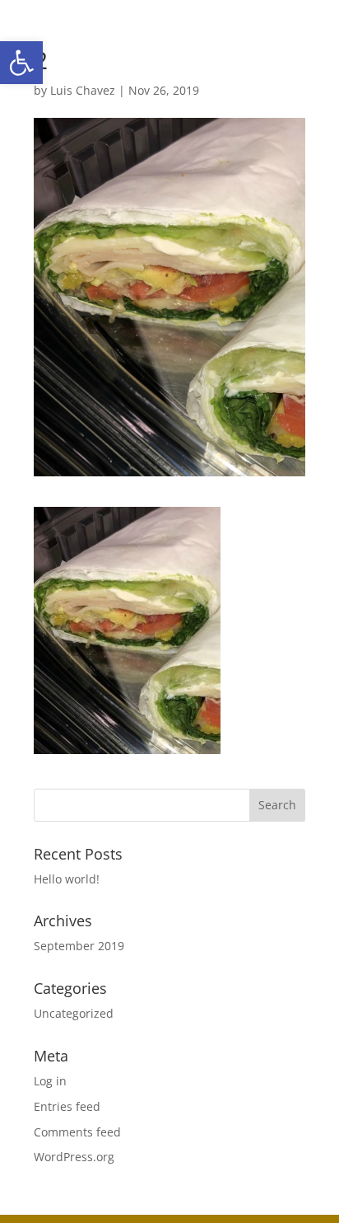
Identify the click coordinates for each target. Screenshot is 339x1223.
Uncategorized (74, 1013)
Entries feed (67, 1106)
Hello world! (67, 879)
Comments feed (77, 1132)
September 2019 (79, 946)
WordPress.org (74, 1156)
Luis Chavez (82, 90)
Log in (50, 1081)
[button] (21, 62)
